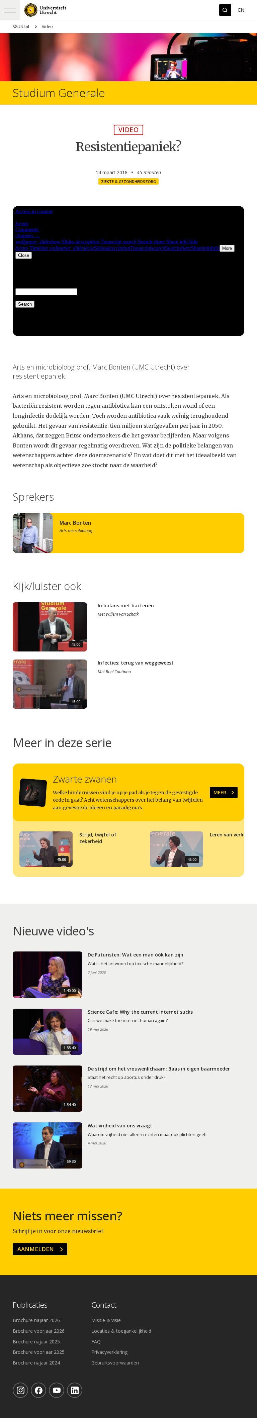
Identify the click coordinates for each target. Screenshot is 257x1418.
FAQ (96, 1341)
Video (47, 26)
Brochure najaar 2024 (36, 1362)
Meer (219, 792)
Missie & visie (106, 1320)
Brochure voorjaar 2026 (39, 1331)
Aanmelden (35, 1249)
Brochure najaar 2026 (36, 1320)
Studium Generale (59, 93)
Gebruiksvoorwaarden (115, 1362)
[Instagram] (20, 1390)
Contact (103, 1305)
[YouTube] (56, 1390)
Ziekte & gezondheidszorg (128, 181)
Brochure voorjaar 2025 (39, 1352)
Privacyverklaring (109, 1352)
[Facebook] (38, 1390)
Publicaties (30, 1305)
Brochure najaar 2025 (36, 1341)
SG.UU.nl (21, 26)
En (241, 10)
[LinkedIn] (74, 1390)
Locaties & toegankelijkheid (121, 1331)
